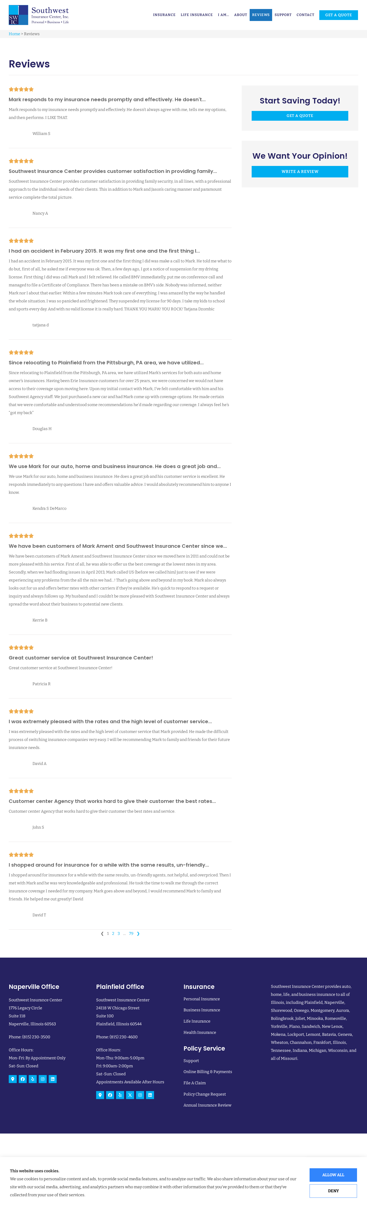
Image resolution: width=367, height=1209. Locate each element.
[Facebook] (23, 1079)
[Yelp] (33, 1079)
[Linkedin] (53, 1079)
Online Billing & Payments (208, 1071)
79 (131, 933)
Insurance (164, 15)
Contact (305, 15)
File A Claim (195, 1083)
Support (283, 15)
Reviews (261, 15)
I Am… (223, 15)
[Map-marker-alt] (13, 1079)
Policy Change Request (205, 1094)
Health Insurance (200, 1032)
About (240, 15)
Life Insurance (197, 15)
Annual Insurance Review (207, 1105)
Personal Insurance (202, 999)
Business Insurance (202, 1010)
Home (14, 33)
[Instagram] (43, 1079)
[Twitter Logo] (130, 1095)
